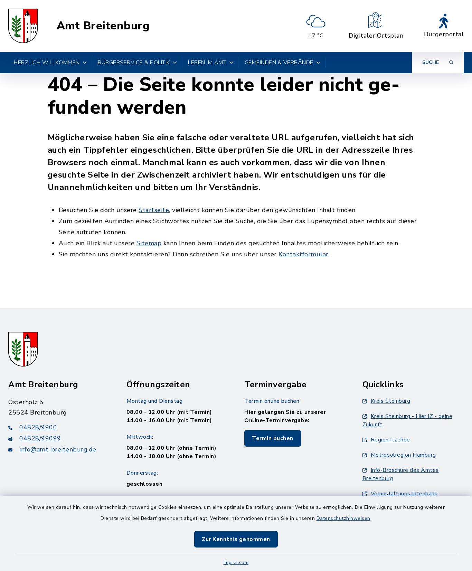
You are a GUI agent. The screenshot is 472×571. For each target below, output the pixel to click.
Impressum (236, 562)
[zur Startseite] (23, 25)
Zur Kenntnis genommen (236, 539)
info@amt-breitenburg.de (57, 449)
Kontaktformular (304, 254)
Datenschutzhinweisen (343, 518)
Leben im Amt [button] (207, 62)
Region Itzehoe (390, 440)
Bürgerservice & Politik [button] (134, 62)
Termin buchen (272, 438)
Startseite (154, 210)
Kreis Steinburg (390, 401)
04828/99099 (40, 438)
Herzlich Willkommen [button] (47, 62)
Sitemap (149, 243)
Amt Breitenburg (103, 25)
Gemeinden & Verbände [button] (279, 62)
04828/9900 (38, 427)
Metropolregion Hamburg (403, 455)
